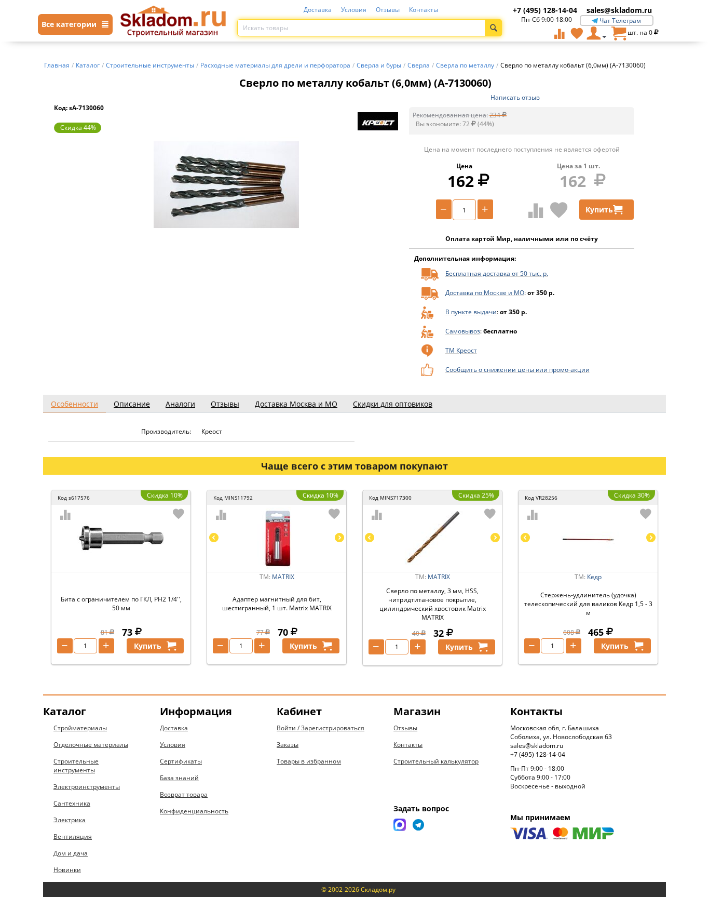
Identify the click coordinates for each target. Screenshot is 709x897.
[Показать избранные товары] (576, 33)
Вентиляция (72, 836)
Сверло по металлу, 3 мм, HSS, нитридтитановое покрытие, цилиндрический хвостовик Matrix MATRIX (432, 604)
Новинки (67, 869)
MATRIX (283, 576)
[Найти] (493, 27)
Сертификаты (181, 761)
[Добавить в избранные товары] (559, 209)
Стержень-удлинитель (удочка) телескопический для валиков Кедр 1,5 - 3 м (588, 604)
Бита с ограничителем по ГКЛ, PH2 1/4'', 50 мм (121, 603)
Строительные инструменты (76, 765)
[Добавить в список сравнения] (536, 210)
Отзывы (388, 9)
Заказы (287, 744)
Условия (353, 9)
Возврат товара (184, 794)
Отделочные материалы (90, 744)
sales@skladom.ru (619, 10)
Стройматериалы (80, 728)
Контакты (423, 9)
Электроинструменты (86, 786)
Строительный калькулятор (436, 761)
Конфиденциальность (194, 811)
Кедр (594, 576)
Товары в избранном (309, 761)
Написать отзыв (515, 97)
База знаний (179, 777)
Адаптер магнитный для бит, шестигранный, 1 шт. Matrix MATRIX (277, 603)
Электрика (69, 819)
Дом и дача (70, 853)
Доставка (318, 9)
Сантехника (71, 803)
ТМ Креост (461, 350)
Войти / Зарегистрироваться (320, 728)
